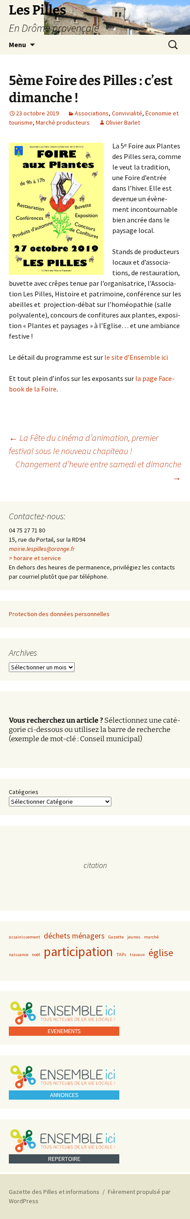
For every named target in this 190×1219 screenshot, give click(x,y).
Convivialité (127, 113)
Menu (17, 44)
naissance (18, 954)
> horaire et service (35, 558)
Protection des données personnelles (59, 614)
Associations (92, 113)
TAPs (121, 954)
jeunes (134, 937)
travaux (137, 954)
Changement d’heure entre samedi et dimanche (98, 470)
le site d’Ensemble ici (136, 357)
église (160, 952)
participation (78, 951)
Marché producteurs (63, 122)
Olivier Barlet (123, 122)
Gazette (116, 937)
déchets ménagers (74, 936)
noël (36, 954)
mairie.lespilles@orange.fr (42, 549)
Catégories (23, 792)
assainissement (24, 937)
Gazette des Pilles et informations (54, 1192)
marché (151, 937)
